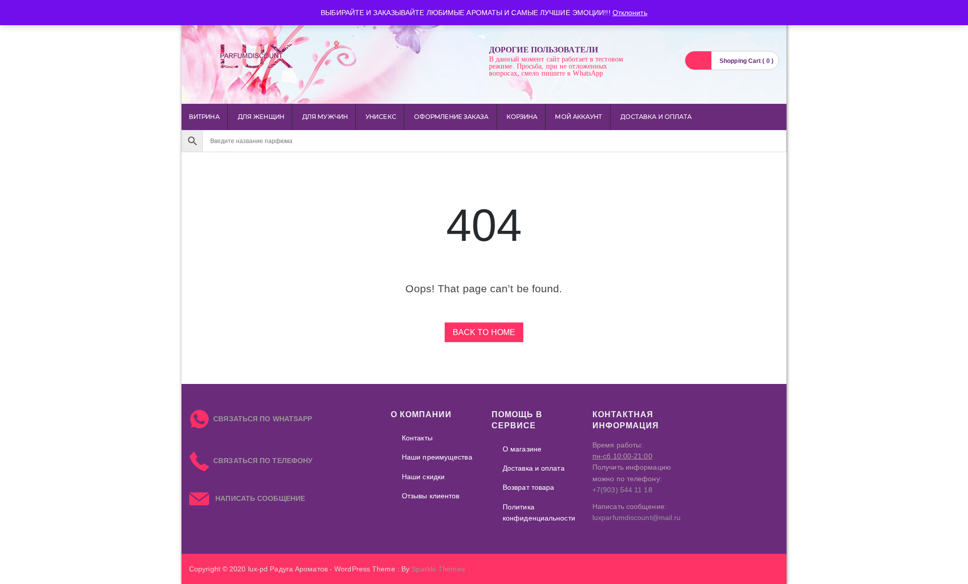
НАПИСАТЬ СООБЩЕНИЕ (257, 498)
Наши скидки (423, 477)
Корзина (522, 116)
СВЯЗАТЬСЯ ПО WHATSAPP (262, 419)
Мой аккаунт (578, 116)
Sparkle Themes (437, 569)
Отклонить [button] (630, 13)
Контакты (417, 438)
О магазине (522, 449)
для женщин (260, 116)
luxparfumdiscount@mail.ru (636, 517)
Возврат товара (528, 487)
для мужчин (325, 116)
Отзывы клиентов (431, 496)
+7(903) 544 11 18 (622, 490)
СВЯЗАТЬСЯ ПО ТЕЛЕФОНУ (261, 461)
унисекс (381, 116)
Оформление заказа (451, 116)
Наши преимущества (437, 457)
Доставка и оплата (656, 116)
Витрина (204, 116)
